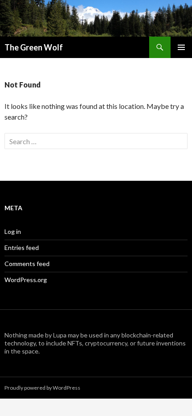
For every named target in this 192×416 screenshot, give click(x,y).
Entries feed (21, 247)
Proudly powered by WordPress (42, 387)
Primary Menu (181, 47)
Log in (12, 231)
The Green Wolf (33, 47)
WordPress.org (25, 279)
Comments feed (27, 263)
